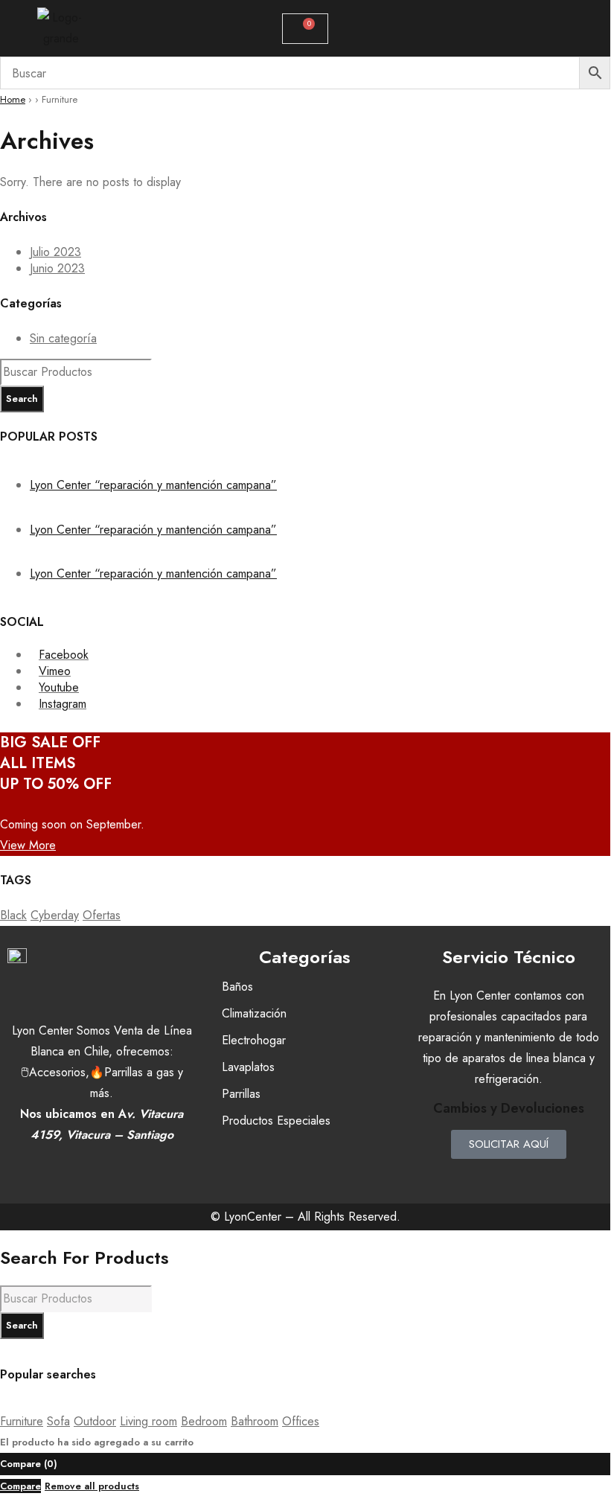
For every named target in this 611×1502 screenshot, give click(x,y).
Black (13, 915)
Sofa (58, 1421)
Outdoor (95, 1421)
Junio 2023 (57, 268)
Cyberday (55, 915)
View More (28, 845)
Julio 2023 (55, 252)
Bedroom (204, 1421)
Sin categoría (63, 338)
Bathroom (254, 1421)
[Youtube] (549, 1177)
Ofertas (102, 915)
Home (12, 99)
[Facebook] (467, 1177)
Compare (20, 1486)
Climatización (254, 1013)
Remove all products (92, 1486)
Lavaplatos (248, 1067)
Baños (237, 986)
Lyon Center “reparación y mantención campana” (153, 484)
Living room (148, 1421)
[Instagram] (508, 1177)
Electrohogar (254, 1040)
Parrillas (241, 1093)
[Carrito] (305, 28)
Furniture (21, 1421)
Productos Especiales (276, 1120)
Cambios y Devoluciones (508, 1108)
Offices (300, 1421)
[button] (547, 28)
